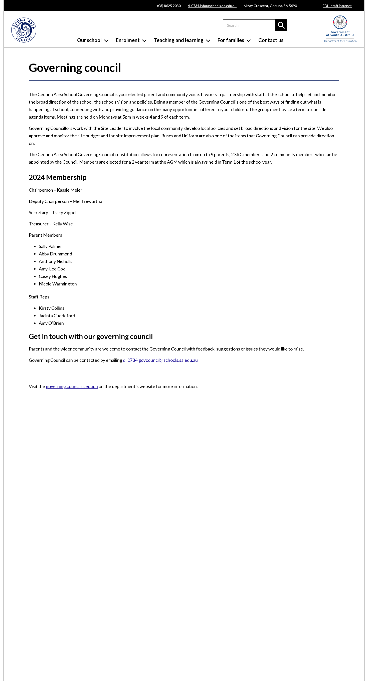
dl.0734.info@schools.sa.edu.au (212, 6)
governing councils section (72, 386)
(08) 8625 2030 (169, 6)
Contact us (270, 40)
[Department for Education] (340, 41)
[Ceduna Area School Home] (23, 30)
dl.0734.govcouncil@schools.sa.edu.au (160, 360)
